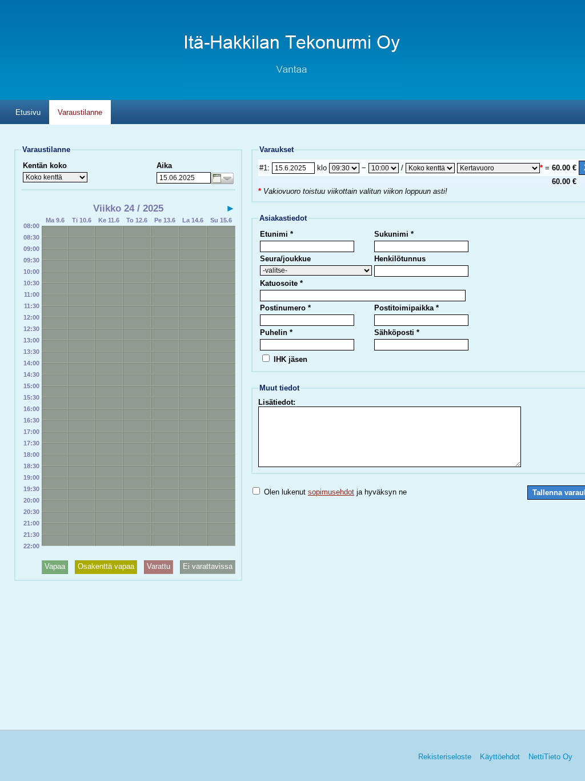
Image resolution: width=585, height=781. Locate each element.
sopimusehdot (331, 492)
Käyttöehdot (500, 756)
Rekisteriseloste (444, 756)
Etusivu (28, 112)
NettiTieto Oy (550, 756)
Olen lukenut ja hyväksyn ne (334, 492)
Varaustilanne (80, 112)
